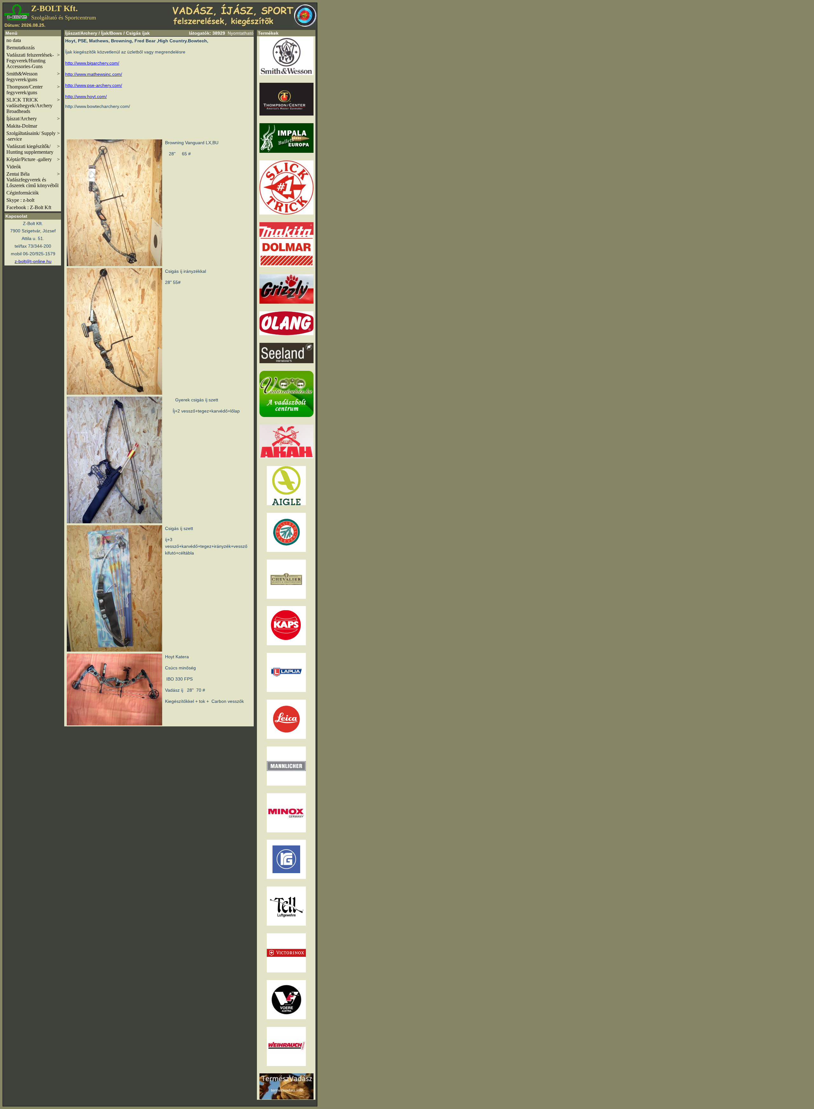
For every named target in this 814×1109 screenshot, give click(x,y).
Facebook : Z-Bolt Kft (28, 207)
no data (13, 40)
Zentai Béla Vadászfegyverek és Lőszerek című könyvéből (33, 179)
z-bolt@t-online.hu (33, 261)
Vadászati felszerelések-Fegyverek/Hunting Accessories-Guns (33, 60)
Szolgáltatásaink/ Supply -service (33, 136)
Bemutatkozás (20, 47)
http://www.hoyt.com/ (86, 96)
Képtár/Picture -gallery (33, 159)
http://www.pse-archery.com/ (93, 85)
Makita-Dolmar (21, 126)
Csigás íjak (138, 33)
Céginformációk (22, 192)
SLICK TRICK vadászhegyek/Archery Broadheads (33, 105)
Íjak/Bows (111, 33)
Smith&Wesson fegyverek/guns (33, 76)
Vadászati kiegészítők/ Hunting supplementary (33, 149)
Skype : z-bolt (20, 200)
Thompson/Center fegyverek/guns (33, 89)
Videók (13, 166)
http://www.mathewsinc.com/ (93, 74)
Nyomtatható (240, 33)
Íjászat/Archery (33, 118)
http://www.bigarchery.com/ (92, 63)
